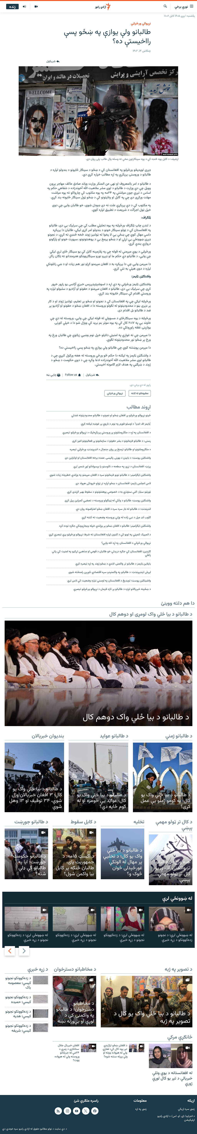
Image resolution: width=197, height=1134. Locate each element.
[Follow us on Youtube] (76, 1110)
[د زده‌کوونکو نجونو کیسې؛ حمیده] (40, 999)
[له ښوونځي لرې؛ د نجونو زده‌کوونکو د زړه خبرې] (170, 919)
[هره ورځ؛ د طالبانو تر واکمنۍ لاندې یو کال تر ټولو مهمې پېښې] (170, 859)
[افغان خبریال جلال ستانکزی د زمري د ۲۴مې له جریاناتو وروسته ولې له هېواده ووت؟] (88, 1048)
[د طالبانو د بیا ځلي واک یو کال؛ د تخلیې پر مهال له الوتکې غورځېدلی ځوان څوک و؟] (122, 854)
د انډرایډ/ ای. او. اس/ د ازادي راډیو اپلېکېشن (176, 1118)
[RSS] (58, 1110)
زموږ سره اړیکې (186, 1109)
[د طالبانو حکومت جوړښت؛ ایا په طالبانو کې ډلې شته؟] (26, 854)
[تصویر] (36, 7)
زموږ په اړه (141, 1109)
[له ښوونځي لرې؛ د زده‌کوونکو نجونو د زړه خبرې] (122, 919)
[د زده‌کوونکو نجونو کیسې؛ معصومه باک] (40, 980)
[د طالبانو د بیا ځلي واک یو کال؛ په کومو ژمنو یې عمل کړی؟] (162, 777)
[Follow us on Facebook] (94, 1110)
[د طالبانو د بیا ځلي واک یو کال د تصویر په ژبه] (146, 1001)
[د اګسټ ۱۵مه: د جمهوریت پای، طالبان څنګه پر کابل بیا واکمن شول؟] (74, 854)
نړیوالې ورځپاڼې (141, 23)
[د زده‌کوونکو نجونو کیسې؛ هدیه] (40, 1013)
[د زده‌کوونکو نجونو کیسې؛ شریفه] (40, 1028)
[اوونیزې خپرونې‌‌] (24, 7)
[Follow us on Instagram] (67, 1110)
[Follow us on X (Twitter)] (85, 1110)
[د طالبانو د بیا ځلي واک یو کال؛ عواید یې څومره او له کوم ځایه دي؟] (98, 777)
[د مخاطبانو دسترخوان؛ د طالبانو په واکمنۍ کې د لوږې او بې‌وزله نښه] (74, 1001)
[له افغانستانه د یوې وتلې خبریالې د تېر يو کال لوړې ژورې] (170, 1056)
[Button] (52, 61)
